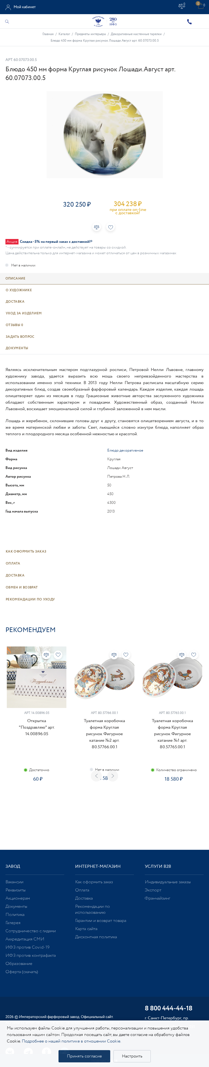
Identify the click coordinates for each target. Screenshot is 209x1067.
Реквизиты (15, 890)
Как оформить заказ (26, 551)
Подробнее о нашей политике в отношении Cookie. (71, 1041)
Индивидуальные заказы (168, 882)
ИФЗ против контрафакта (30, 955)
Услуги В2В (158, 866)
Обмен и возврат (22, 587)
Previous (96, 776)
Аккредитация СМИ (24, 939)
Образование (18, 964)
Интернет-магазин (98, 866)
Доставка (15, 575)
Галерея (12, 923)
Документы (16, 906)
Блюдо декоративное (125, 450)
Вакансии (14, 882)
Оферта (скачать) (21, 972)
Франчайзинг (157, 898)
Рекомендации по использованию (92, 909)
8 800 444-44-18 (168, 1008)
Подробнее (36, 798)
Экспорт (153, 890)
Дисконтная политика (96, 937)
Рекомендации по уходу (30, 599)
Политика (14, 915)
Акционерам (17, 898)
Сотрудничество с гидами (30, 931)
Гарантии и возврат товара (100, 921)
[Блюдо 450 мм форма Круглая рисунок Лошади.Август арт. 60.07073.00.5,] (104, 134)
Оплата (13, 563)
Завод (12, 866)
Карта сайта (86, 929)
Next (112, 776)
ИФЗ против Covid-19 (27, 947)
